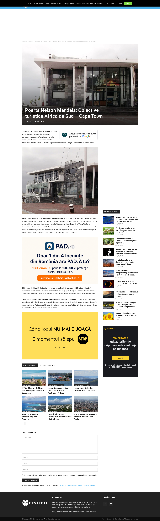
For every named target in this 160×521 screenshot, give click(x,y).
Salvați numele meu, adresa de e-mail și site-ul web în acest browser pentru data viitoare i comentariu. (60, 475)
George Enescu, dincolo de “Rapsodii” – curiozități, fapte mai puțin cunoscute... (126, 251)
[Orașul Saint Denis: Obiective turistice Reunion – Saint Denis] (60, 404)
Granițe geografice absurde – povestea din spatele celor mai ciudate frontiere (126, 219)
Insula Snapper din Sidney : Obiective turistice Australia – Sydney (59, 390)
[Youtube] (111, 504)
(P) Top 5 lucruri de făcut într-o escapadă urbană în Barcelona (33, 390)
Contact (135, 519)
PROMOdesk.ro (90, 512)
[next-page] (26, 423)
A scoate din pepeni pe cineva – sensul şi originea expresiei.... (126, 241)
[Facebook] (105, 504)
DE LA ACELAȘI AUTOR (47, 365)
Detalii (120, 3)
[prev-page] (23, 423)
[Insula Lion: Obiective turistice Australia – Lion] (86, 378)
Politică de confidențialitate (123, 519)
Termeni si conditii (108, 519)
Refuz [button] (113, 3)
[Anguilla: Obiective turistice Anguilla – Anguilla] (34, 404)
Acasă (24, 41)
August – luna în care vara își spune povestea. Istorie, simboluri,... (126, 315)
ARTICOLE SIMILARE (30, 365)
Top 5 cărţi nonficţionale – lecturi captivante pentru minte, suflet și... (126, 230)
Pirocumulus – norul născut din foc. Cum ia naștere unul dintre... (126, 294)
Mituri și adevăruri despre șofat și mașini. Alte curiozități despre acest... (125, 305)
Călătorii (30, 41)
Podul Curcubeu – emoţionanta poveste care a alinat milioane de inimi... (126, 273)
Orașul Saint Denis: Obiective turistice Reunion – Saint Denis (60, 416)
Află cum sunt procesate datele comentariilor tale (77, 485)
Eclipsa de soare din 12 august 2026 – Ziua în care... (126, 282)
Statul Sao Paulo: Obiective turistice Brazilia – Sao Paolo (85, 416)
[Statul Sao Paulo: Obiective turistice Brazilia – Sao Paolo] (86, 404)
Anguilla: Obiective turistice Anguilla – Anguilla (30, 416)
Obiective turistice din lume (43, 41)
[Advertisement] (80, 25)
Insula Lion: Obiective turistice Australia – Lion (84, 389)
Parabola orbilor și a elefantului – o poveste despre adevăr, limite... (124, 262)
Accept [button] (128, 3)
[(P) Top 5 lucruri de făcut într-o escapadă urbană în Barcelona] (34, 378)
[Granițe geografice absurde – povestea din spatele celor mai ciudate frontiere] (108, 220)
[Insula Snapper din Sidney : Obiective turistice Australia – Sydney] (60, 378)
